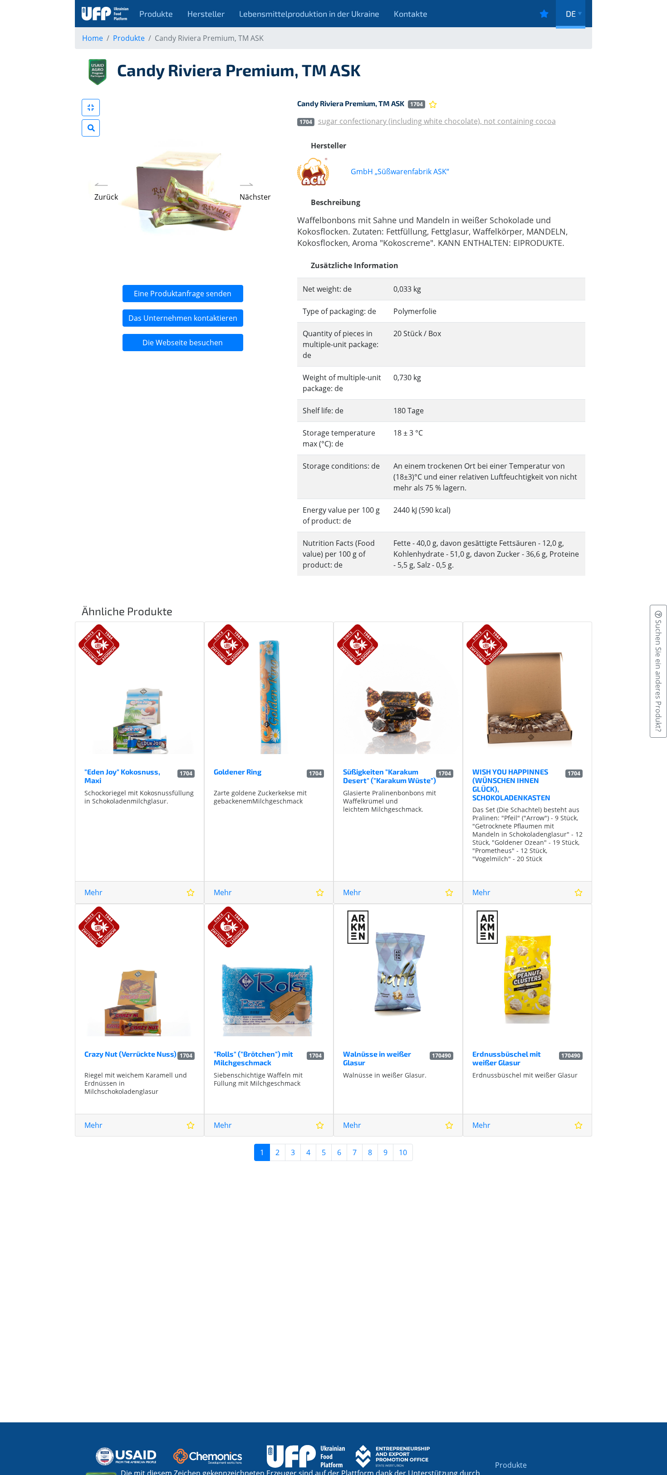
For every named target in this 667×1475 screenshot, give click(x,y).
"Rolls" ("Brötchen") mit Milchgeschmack (253, 1058)
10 (403, 1152)
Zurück (106, 197)
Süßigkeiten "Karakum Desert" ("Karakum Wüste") (389, 775)
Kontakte (410, 14)
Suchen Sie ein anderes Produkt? (658, 675)
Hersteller (206, 14)
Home (92, 38)
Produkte (156, 14)
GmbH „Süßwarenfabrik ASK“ (400, 171)
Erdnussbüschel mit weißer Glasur (506, 1058)
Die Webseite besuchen (182, 343)
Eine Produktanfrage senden (182, 294)
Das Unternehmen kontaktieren (182, 318)
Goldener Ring (237, 771)
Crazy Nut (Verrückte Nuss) (130, 1053)
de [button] (571, 14)
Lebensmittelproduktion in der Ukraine (309, 14)
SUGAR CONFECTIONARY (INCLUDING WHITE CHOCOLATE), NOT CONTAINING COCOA (437, 121)
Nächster (255, 197)
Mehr (93, 892)
